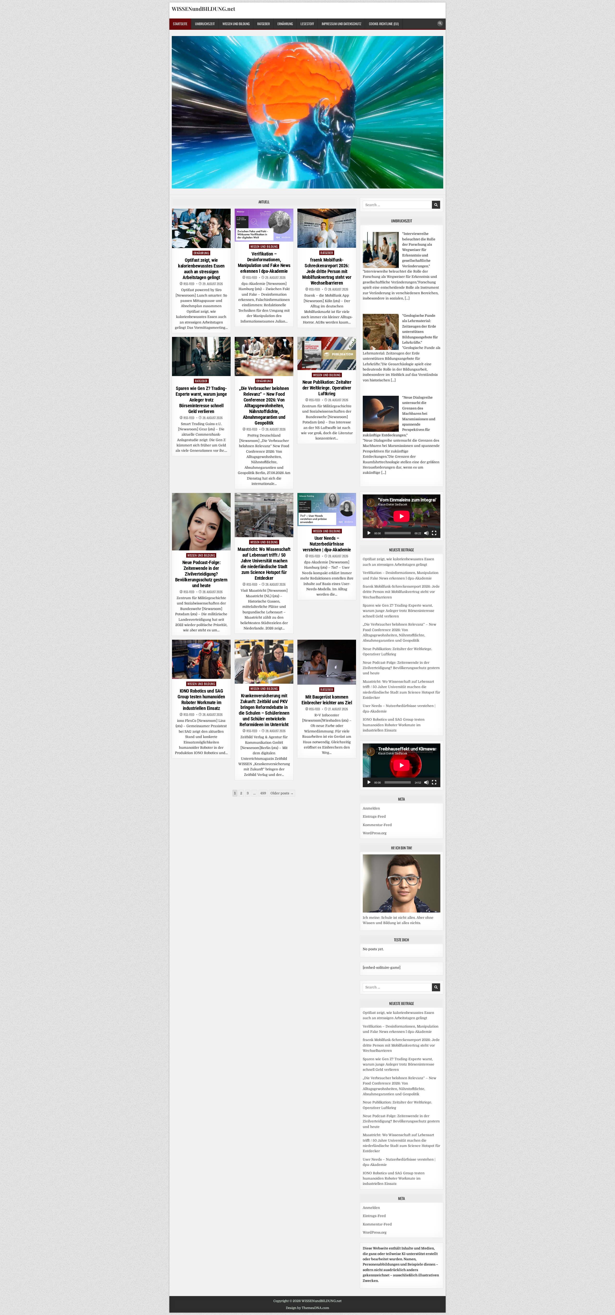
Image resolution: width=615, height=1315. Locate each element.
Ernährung (285, 23)
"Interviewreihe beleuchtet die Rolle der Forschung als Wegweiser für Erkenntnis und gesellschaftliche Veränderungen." (418, 250)
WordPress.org (375, 833)
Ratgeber (263, 23)
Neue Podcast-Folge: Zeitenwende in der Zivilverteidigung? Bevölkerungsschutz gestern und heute (201, 574)
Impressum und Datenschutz (341, 23)
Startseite (180, 23)
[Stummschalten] (426, 533)
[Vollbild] (434, 533)
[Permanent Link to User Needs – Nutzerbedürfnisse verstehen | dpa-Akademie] (326, 509)
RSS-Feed (189, 283)
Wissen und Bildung (236, 23)
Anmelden (371, 808)
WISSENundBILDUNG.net (203, 8)
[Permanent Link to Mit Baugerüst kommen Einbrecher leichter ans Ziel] (326, 662)
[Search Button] (440, 23)
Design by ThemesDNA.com (307, 1308)
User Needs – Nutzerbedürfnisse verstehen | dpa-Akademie (327, 544)
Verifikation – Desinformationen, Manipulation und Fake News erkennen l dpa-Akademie (264, 262)
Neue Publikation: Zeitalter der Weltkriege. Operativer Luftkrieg (326, 387)
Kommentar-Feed (377, 825)
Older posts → (282, 793)
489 (263, 793)
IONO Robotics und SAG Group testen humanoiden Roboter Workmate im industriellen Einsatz (201, 699)
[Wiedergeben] (369, 533)
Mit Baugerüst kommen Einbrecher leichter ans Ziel (326, 700)
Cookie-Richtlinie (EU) (384, 23)
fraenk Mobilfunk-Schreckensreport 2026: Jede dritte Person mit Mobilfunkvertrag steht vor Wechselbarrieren (326, 271)
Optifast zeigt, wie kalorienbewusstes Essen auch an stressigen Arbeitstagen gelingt (201, 268)
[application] (401, 516)
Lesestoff (307, 23)
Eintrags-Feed (374, 816)
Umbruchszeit (205, 23)
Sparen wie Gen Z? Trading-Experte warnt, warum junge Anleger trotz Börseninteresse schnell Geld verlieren (201, 399)
